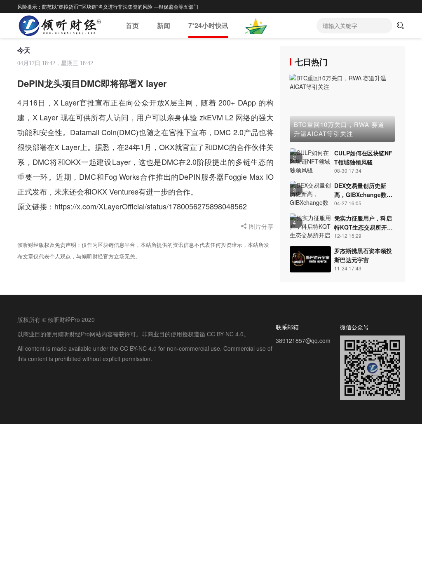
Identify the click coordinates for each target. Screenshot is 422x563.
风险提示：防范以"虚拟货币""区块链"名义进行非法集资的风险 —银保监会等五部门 (107, 6)
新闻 (163, 25)
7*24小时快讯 (208, 25)
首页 (132, 25)
